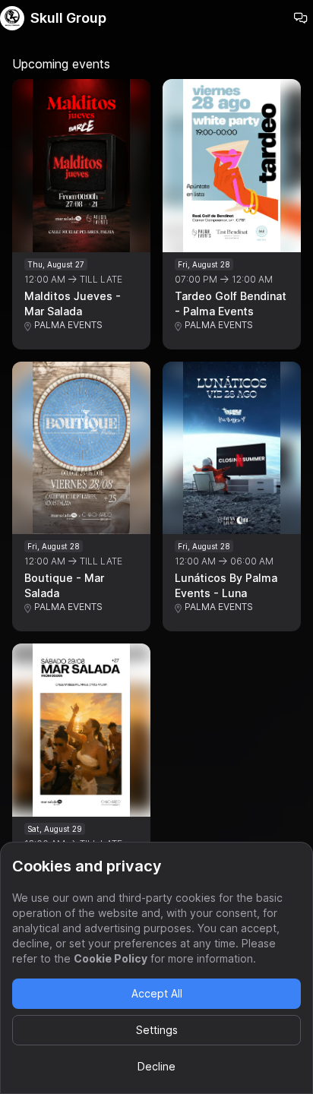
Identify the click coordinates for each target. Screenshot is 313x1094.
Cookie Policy (110, 958)
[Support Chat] (301, 18)
